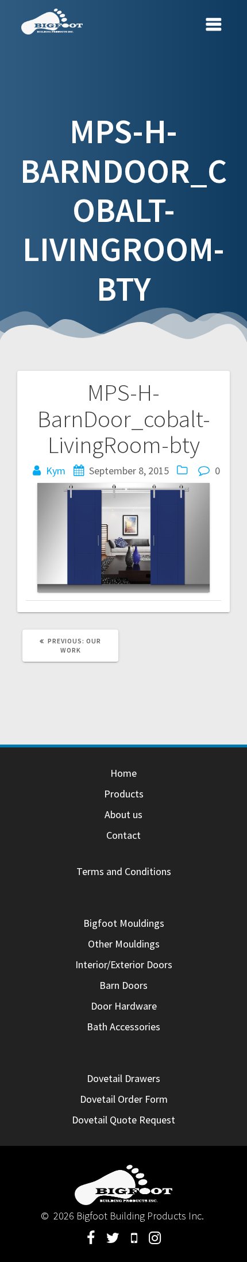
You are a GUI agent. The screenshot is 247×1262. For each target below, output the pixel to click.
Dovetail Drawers (123, 1078)
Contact (123, 835)
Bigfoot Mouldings (123, 923)
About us (123, 814)
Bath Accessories (123, 1026)
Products (124, 793)
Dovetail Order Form (124, 1099)
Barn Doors (123, 985)
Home (123, 773)
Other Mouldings (124, 943)
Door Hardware (124, 1005)
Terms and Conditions (123, 871)
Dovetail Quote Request (123, 1119)
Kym (55, 470)
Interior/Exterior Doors (123, 964)
